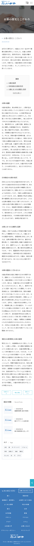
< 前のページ (6, 392)
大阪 (5, 447)
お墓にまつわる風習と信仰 (17, 89)
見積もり (11, 451)
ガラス (19, 455)
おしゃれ (6, 455)
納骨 (16, 451)
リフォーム (24, 447)
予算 (5, 451)
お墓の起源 (12, 83)
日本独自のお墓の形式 (16, 86)
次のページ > (27, 392)
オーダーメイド (16, 447)
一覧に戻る (17, 392)
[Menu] (31, 3)
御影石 (21, 451)
